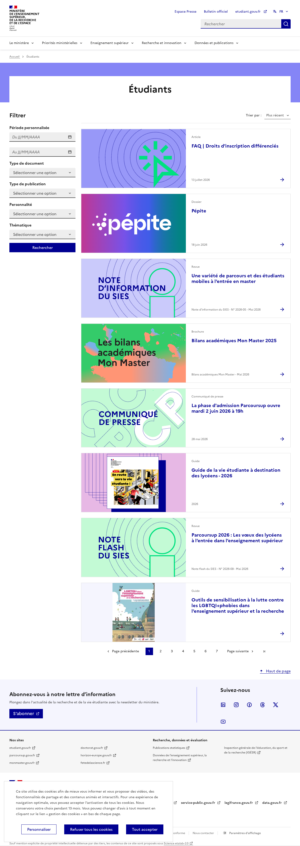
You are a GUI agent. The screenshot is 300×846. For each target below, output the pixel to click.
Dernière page (264, 651)
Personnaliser (39, 829)
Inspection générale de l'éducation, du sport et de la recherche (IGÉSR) (255, 750)
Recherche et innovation (161, 43)
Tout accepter (145, 829)
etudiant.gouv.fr (248, 11)
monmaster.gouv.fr (22, 763)
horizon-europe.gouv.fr (96, 755)
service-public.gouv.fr (198, 802)
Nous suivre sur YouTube (223, 721)
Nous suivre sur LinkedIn (223, 704)
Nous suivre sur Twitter (275, 704)
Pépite (198, 210)
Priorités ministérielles (59, 43)
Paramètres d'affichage (245, 833)
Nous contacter (204, 833)
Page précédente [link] (125, 651)
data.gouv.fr (272, 802)
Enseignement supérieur (109, 43)
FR (281, 11)
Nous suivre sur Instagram (236, 704)
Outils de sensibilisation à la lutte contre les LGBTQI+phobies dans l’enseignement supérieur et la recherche (237, 605)
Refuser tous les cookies (91, 829)
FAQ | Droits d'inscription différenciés (234, 145)
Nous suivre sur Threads (262, 704)
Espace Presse (185, 11)
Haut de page (278, 671)
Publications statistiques (169, 748)
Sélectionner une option (34, 172)
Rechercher (286, 24)
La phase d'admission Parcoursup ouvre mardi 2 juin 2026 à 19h (235, 408)
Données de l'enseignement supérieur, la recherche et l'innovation (180, 757)
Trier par (253, 115)
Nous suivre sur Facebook (249, 704)
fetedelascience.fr (93, 763)
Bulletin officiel (216, 11)
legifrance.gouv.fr (239, 802)
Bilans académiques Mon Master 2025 (234, 340)
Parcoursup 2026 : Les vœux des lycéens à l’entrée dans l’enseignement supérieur (237, 537)
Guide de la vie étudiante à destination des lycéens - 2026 (235, 473)
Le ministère (19, 43)
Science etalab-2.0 (176, 843)
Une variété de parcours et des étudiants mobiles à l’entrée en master (237, 278)
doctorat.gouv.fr (92, 748)
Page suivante (238, 651)
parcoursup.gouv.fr (22, 755)
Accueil (14, 57)
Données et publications (214, 43)
